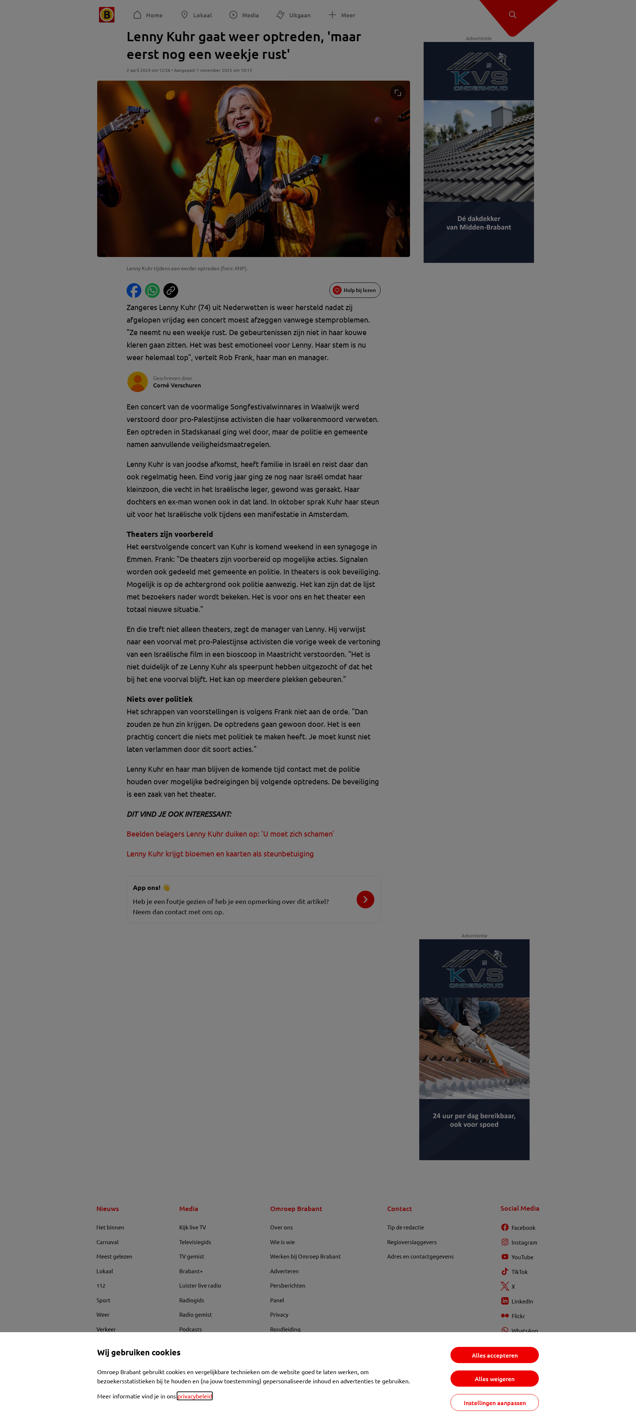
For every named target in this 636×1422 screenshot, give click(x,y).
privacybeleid (194, 1396)
